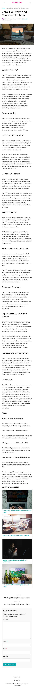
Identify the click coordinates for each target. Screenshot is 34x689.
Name (5, 641)
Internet (24, 19)
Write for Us (17, 677)
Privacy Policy (17, 685)
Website (5, 656)
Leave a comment (7, 20)
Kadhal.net (17, 2)
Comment (6, 619)
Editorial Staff (8, 19)
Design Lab (26, 683)
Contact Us (17, 680)
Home (3, 8)
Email (5, 649)
